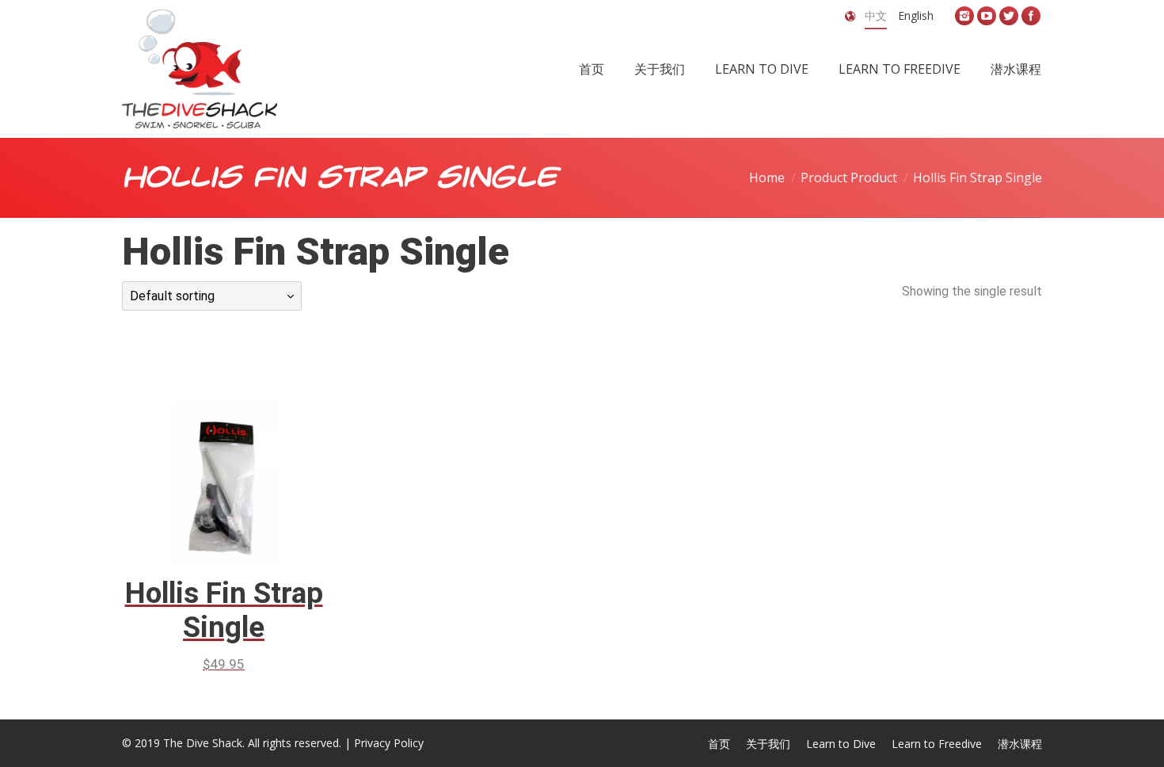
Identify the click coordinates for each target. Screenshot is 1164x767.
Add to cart (202, 453)
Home (767, 177)
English (916, 15)
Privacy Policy (389, 742)
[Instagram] (964, 15)
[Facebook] (1030, 15)
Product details (246, 453)
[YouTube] (986, 15)
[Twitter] (1008, 15)
